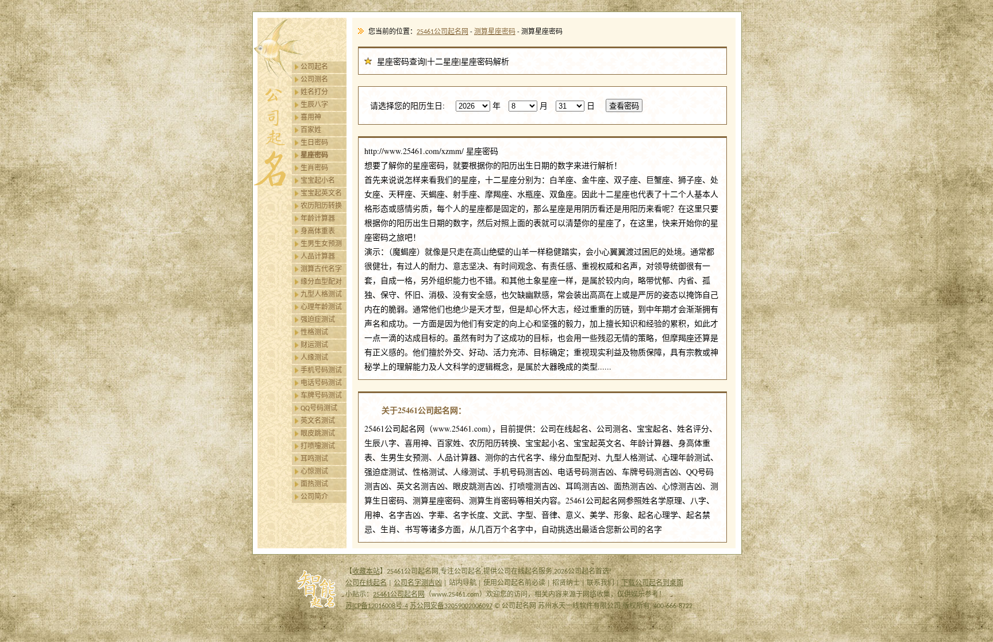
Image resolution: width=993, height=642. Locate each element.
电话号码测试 (321, 383)
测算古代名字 (321, 269)
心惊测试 (314, 471)
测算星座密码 (494, 32)
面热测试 (314, 484)
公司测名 (314, 79)
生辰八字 (314, 105)
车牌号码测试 (321, 396)
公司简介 (314, 497)
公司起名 (314, 67)
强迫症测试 (318, 320)
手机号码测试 (321, 370)
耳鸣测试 (314, 459)
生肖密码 (314, 168)
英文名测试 (318, 421)
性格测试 (314, 332)
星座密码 (314, 155)
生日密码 (314, 143)
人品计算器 (318, 256)
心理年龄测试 (321, 307)
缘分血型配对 (321, 282)
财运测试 (314, 345)
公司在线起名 (366, 583)
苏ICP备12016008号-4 (376, 606)
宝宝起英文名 (321, 193)
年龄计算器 (318, 219)
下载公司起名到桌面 (652, 583)
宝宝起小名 (318, 181)
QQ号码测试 (319, 408)
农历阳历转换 (321, 206)
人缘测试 (314, 358)
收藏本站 (366, 571)
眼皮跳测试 (318, 433)
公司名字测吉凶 (418, 583)
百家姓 (311, 130)
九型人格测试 (321, 294)
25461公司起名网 (442, 32)
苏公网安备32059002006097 (451, 606)
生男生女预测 (321, 244)
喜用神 (311, 117)
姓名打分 (314, 92)
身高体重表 (318, 231)
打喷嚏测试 (318, 446)
